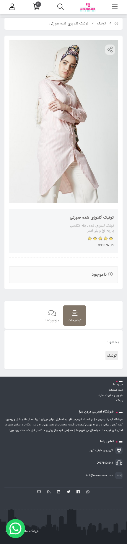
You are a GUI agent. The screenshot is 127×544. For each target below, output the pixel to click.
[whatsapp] (88, 492)
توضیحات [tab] (75, 320)
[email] (39, 492)
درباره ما (118, 384)
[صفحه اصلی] (116, 23)
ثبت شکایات (116, 390)
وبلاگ (119, 401)
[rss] (49, 492)
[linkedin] (58, 492)
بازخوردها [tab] (52, 320)
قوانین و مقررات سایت (110, 395)
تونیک (101, 23)
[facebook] (78, 492)
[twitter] (68, 492)
